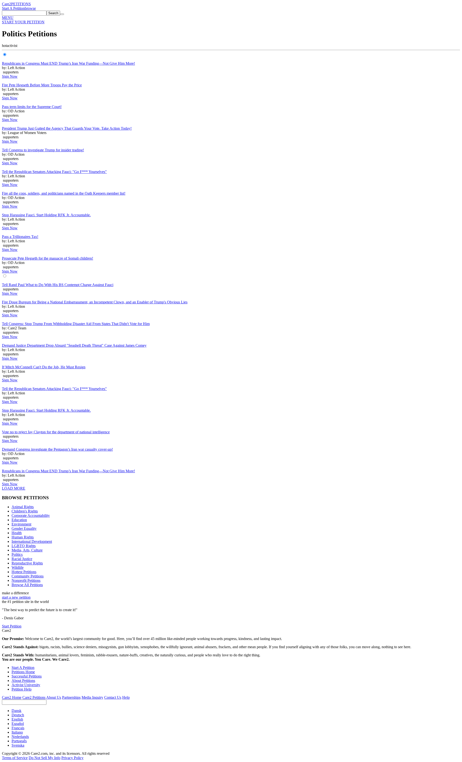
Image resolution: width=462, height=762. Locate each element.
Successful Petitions (27, 676)
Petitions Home (23, 672)
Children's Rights (25, 511)
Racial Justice (22, 559)
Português (19, 741)
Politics (17, 554)
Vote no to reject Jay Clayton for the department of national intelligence (56, 432)
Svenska (18, 745)
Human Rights (23, 537)
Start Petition (11, 626)
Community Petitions (28, 576)
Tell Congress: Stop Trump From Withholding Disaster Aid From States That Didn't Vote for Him (76, 324)
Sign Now (10, 76)
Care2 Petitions (33, 697)
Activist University (26, 685)
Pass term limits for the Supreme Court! (32, 107)
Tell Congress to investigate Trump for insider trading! (43, 150)
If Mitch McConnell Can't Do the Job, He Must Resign (43, 367)
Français (18, 728)
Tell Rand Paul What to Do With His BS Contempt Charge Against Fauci (57, 285)
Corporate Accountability (31, 515)
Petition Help (22, 689)
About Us (53, 697)
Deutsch (18, 715)
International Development (32, 541)
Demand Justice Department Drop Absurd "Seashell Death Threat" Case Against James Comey (74, 345)
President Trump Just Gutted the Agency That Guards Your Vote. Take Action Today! (67, 128)
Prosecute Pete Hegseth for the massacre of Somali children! (47, 258)
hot (4, 46)
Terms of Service (15, 758)
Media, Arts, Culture (27, 550)
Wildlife (18, 567)
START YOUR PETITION (23, 22)
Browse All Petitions (27, 585)
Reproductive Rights (27, 563)
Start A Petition (13, 8)
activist (12, 46)
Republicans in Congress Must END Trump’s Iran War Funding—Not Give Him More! (68, 63)
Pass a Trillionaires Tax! (20, 237)
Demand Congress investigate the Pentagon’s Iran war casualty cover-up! (57, 449)
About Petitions (23, 681)
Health (17, 533)
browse (30, 8)
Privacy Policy (72, 758)
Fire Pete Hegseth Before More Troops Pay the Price (42, 85)
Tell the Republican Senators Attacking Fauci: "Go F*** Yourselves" (54, 172)
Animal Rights (23, 507)
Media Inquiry (92, 697)
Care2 (6, 4)
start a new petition (16, 597)
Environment (21, 524)
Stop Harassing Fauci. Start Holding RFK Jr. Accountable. (46, 215)
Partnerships (71, 697)
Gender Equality (24, 528)
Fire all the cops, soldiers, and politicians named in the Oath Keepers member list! (63, 193)
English (17, 719)
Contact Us (112, 697)
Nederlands (20, 737)
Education (19, 520)
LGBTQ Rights (24, 546)
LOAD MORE (13, 488)
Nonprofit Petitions (26, 580)
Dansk (16, 711)
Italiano (17, 732)
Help (126, 697)
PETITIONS (21, 4)
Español (18, 724)
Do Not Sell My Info (44, 758)
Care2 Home (11, 697)
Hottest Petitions (24, 572)
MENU (7, 18)
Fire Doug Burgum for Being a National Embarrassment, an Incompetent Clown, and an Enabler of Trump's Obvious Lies (94, 302)
